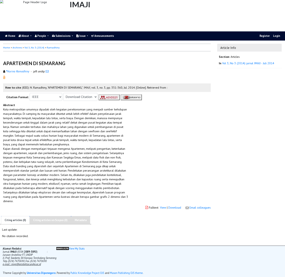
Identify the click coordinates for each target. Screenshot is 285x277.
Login (276, 36)
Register (265, 36)
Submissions (63, 36)
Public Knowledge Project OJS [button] (87, 273)
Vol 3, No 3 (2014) (34, 47)
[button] (4, 77)
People (42, 36)
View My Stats (76, 248)
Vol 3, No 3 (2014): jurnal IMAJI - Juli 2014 (248, 63)
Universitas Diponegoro (41, 273)
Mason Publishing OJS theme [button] (126, 273)
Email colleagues (200, 207)
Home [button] (6, 47)
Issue (82, 36)
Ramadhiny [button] (53, 47)
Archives (17, 47)
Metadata (81, 220)
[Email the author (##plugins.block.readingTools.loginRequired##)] (47, 71)
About (25, 36)
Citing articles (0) (15, 220)
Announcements (104, 36)
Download (174, 207)
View (163, 207)
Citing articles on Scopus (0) (50, 220)
